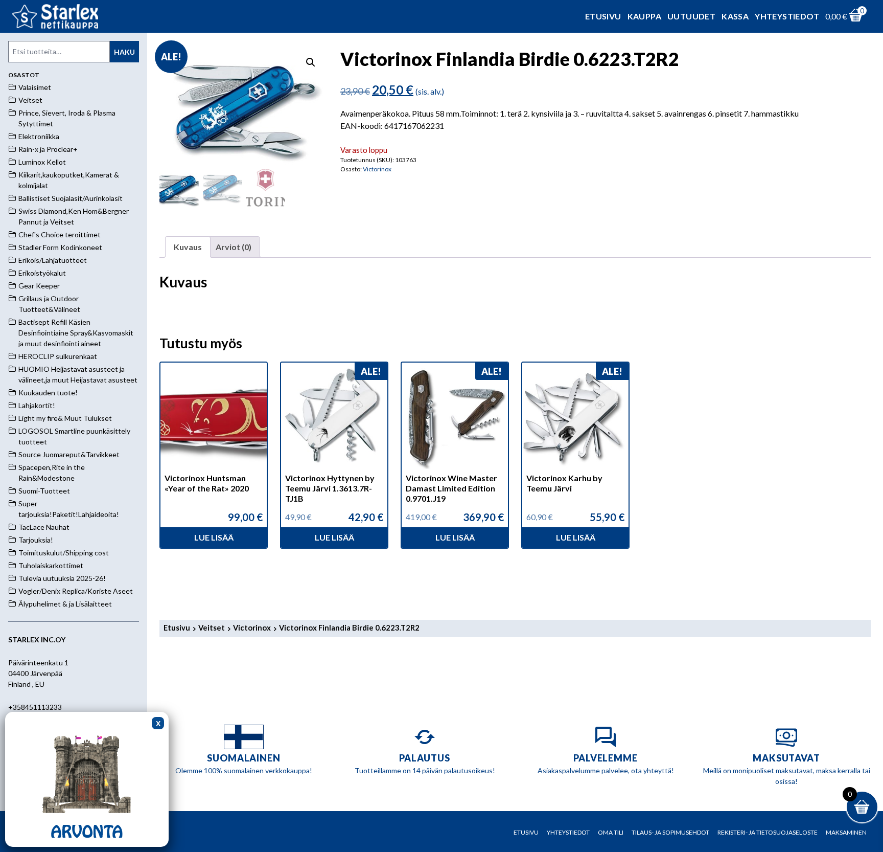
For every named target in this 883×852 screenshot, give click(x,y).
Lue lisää (214, 537)
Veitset (211, 627)
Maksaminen (846, 832)
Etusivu (603, 16)
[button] (310, 62)
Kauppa (644, 16)
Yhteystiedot (787, 16)
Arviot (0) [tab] (233, 247)
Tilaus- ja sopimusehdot (670, 832)
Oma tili (610, 832)
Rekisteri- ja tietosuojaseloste (767, 832)
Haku (124, 52)
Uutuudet (691, 16)
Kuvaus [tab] (188, 247)
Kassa (735, 16)
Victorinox (377, 169)
